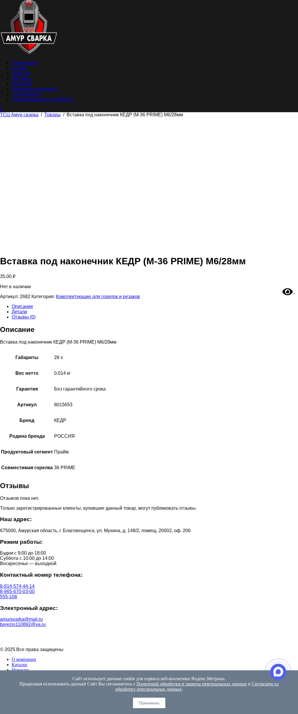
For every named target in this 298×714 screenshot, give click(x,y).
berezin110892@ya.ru (23, 624)
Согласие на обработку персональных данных (149, 639)
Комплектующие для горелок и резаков (98, 296)
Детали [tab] (19, 311)
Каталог (20, 68)
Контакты (22, 78)
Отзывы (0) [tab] (24, 316)
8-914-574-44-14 (17, 586)
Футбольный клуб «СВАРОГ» (43, 99)
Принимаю (149, 703)
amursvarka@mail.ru (21, 619)
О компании (24, 62)
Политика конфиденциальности (149, 634)
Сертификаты (27, 94)
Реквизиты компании (34, 89)
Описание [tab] (22, 306)
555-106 (8, 596)
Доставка (22, 83)
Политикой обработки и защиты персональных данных (191, 683)
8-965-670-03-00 (17, 591)
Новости (21, 73)
